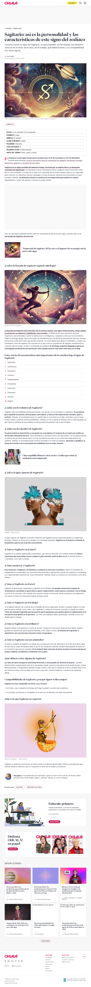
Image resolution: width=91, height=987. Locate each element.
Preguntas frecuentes (11, 983)
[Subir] (84, 957)
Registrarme (54, 822)
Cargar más (45, 941)
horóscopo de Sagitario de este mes (19, 236)
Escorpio (80, 420)
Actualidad (49, 957)
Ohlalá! (9, 28)
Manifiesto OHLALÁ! (68, 957)
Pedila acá (13, 849)
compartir (10, 124)
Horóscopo (17, 28)
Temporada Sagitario (34, 787)
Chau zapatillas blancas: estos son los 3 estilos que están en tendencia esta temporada (50, 456)
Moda (47, 966)
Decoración (49, 970)
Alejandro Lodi (73, 346)
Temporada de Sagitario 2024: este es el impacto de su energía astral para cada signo (54, 250)
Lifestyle (48, 959)
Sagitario (19, 787)
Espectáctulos (50, 962)
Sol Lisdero (10, 56)
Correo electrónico (54, 814)
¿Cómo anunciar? (10, 981)
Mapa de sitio (66, 962)
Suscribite (72, 3)
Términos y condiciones (12, 979)
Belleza (48, 968)
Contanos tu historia (68, 959)
